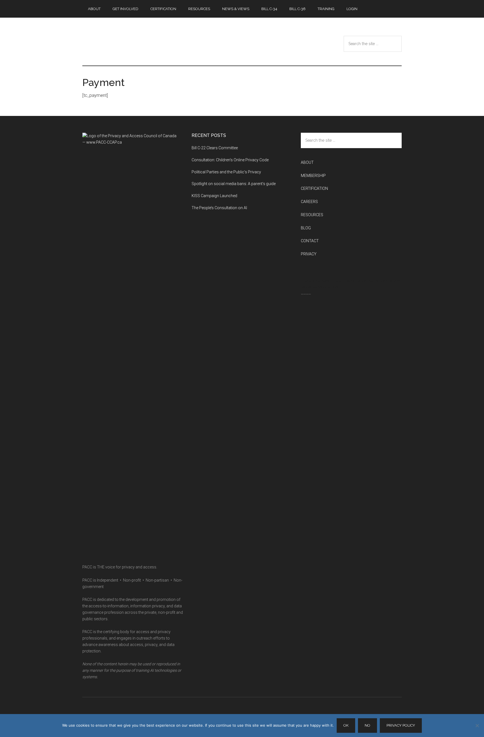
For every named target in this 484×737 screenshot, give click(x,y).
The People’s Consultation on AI (220, 208)
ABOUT (307, 162)
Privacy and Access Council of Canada (135, 41)
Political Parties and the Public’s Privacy (227, 172)
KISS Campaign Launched (214, 195)
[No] (477, 725)
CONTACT (310, 241)
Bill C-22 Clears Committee (215, 148)
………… (306, 293)
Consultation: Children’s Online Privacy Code (230, 160)
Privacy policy (401, 725)
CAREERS (309, 201)
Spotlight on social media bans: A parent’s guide (234, 183)
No (367, 725)
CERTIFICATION (314, 188)
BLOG (306, 228)
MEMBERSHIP (313, 175)
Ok (345, 725)
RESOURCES (312, 215)
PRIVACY (309, 254)
